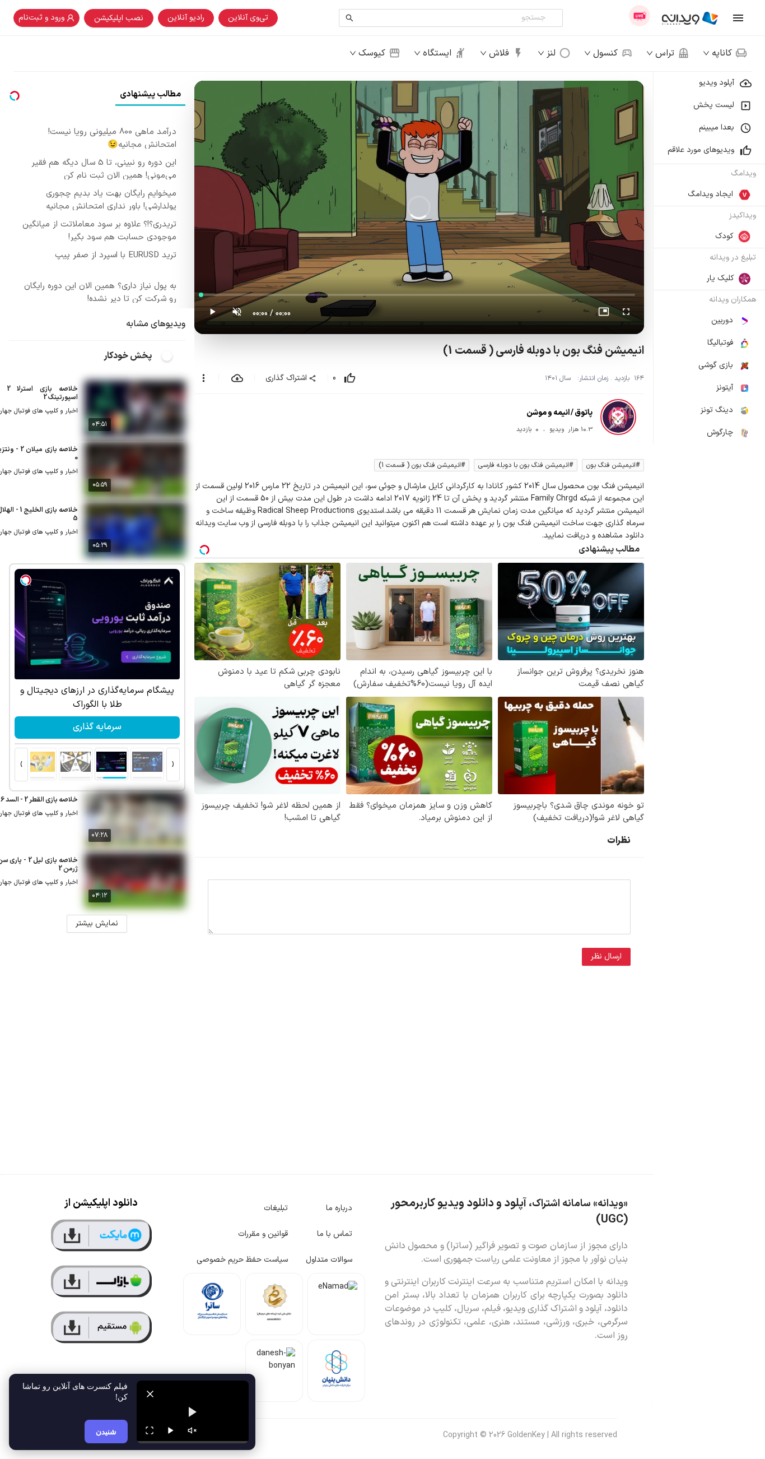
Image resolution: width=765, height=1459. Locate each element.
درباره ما (339, 1208)
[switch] (173, 356)
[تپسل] (25, 580)
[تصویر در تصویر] (604, 314)
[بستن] (150, 1394)
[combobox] (453, 18)
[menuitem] (709, 83)
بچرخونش (96, 727)
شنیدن (106, 1431)
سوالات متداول (329, 1260)
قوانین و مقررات (263, 1234)
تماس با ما (334, 1234)
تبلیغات (276, 1208)
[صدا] (192, 1430)
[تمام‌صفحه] (626, 314)
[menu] (709, 258)
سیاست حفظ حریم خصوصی (242, 1260)
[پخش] (170, 1430)
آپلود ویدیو (716, 83)
